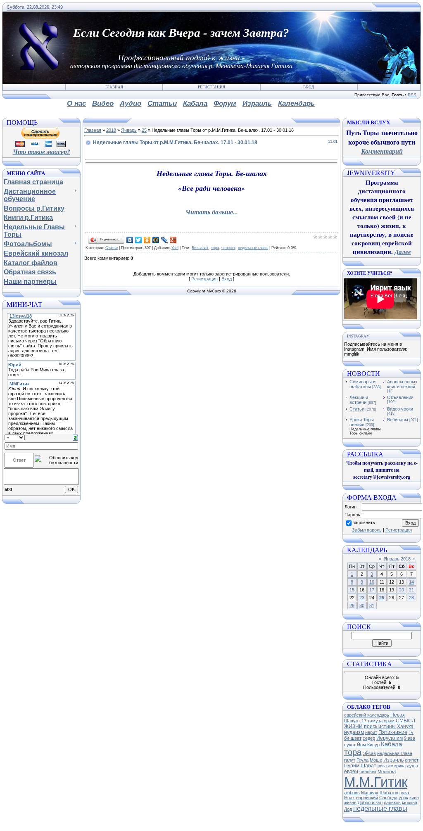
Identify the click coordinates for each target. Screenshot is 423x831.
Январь (129, 130)
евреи (351, 771)
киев (414, 797)
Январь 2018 (397, 558)
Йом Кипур (368, 744)
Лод (348, 809)
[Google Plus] (173, 240)
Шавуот (352, 720)
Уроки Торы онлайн (361, 422)
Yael (174, 248)
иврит (371, 732)
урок (403, 797)
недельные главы (253, 248)
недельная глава (394, 753)
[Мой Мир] (156, 240)
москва (409, 802)
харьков (392, 802)
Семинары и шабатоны (362, 384)
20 (401, 589)
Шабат (368, 766)
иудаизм (354, 732)
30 (361, 605)
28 (411, 597)
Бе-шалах (200, 248)
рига (382, 765)
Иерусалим (389, 738)
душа (412, 765)
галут (349, 759)
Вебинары (397, 419)
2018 (111, 130)
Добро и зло (370, 802)
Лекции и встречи (358, 400)
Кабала (391, 744)
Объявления (400, 397)
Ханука (405, 726)
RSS (412, 95)
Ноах (349, 797)
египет (411, 759)
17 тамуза (372, 720)
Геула (362, 759)
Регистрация (211, 87)
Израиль (393, 760)
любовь (352, 792)
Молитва (387, 771)
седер (369, 738)
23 (361, 597)
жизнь (350, 802)
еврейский (367, 797)
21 (411, 589)
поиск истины (380, 726)
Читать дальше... (211, 211)
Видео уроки (400, 408)
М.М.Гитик (375, 782)
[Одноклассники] (147, 240)
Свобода (388, 797)
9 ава (409, 738)
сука (404, 792)
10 (371, 581)
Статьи (111, 248)
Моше (376, 759)
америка (397, 765)
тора (215, 248)
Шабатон (389, 792)
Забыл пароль (367, 529)
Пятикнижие (392, 732)
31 (371, 605)
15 (351, 589)
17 (371, 589)
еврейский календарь (366, 714)
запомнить (364, 522)
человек (228, 248)
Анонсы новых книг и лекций (402, 384)
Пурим (351, 766)
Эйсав (369, 753)
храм (389, 720)
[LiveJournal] (164, 240)
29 (351, 605)
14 (411, 581)
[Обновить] (75, 436)
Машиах (369, 792)
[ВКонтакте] (130, 240)
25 (144, 130)
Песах (397, 715)
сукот (350, 744)
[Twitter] (138, 240)
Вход (308, 87)
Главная (114, 87)
